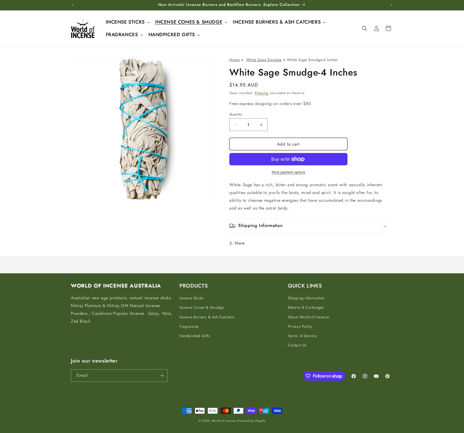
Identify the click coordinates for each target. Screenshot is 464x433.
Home (234, 59)
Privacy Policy (300, 326)
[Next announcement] (391, 5)
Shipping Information (306, 298)
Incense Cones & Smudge (201, 307)
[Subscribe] (161, 375)
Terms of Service (302, 335)
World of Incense (224, 421)
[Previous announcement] (73, 5)
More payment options (288, 172)
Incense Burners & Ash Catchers (207, 317)
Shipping (262, 93)
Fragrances (189, 326)
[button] (127, 22)
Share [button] (240, 243)
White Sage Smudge (264, 59)
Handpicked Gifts (194, 335)
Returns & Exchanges (306, 307)
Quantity (235, 114)
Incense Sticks (191, 298)
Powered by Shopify (251, 421)
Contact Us (297, 345)
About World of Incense (308, 317)
